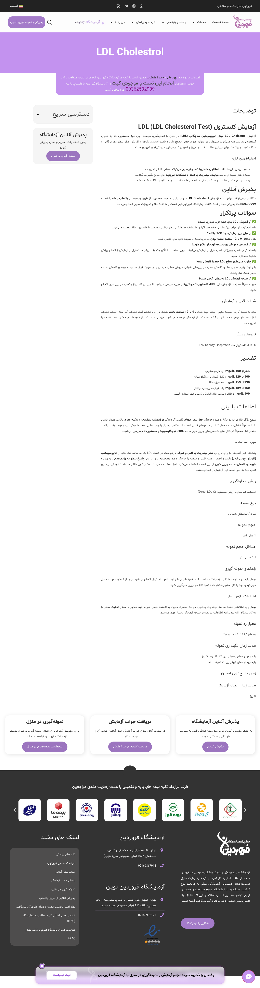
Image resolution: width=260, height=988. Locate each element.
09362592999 (140, 89)
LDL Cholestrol (235, 136)
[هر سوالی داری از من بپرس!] (248, 976)
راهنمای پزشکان (176, 22)
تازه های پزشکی (145, 22)
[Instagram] (134, 6)
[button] (37, 114)
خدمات (201, 22)
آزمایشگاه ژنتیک (87, 22)
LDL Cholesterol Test (181, 127)
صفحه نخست (220, 22)
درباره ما (120, 22)
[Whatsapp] (141, 6)
